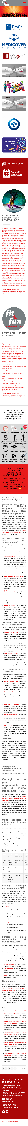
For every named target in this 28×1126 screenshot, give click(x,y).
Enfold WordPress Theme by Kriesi (9, 1124)
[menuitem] (24, 3)
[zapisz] (14, 164)
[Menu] (24, 3)
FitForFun (22, 504)
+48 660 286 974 (15, 1093)
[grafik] (14, 173)
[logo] (11, 3)
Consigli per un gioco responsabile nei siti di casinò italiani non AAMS (12, 768)
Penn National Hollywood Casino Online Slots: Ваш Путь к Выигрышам (14, 500)
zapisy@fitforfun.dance (14, 1095)
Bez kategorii (14, 504)
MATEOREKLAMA (15, 1121)
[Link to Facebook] (25, 1121)
